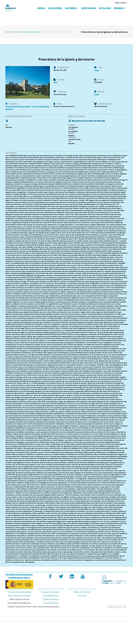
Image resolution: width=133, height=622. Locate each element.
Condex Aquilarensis (51, 599)
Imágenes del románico (31, 32)
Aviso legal (82, 596)
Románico (119, 8)
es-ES (96, 95)
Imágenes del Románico (50, 592)
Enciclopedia (55, 8)
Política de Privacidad (82, 592)
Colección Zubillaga (50, 603)
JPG (55, 83)
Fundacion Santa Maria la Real (19, 592)
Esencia (41, 8)
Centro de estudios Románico (19, 596)
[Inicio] (14, 8)
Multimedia (71, 8)
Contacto (123, 3)
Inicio (7, 32)
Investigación (88, 8)
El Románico (16, 32)
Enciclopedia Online (50, 596)
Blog (116, 3)
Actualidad (105, 8)
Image (96, 70)
